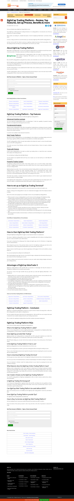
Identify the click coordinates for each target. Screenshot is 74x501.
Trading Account (19, 15)
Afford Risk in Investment (12, 486)
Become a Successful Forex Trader (29, 446)
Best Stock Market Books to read (12, 489)
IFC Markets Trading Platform (28, 227)
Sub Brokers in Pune (23, 483)
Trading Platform (29, 15)
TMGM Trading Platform (43, 103)
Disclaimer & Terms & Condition (32, 497)
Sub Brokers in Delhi (23, 479)
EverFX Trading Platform (28, 101)
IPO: (54, 96)
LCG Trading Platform (28, 300)
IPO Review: (55, 86)
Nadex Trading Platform (43, 300)
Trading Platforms (14, 12)
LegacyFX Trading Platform (28, 303)
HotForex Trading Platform (28, 225)
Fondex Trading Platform (43, 227)
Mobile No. (56, 113)
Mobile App (10, 15)
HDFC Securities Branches (45, 487)
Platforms (40, 9)
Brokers (14, 9)
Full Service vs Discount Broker (12, 478)
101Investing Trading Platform (43, 106)
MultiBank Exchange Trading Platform (43, 298)
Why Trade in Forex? (29, 437)
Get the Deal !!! (56, 56)
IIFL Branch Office (45, 479)
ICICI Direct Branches (46, 484)
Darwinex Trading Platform (14, 101)
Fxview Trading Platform (28, 220)
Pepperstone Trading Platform (13, 296)
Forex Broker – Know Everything (29, 435)
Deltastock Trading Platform (14, 103)
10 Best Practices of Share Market (11, 484)
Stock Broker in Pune (34, 484)
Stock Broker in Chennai (35, 486)
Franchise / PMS (21, 9)
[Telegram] (46, 26)
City (55, 117)
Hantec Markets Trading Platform (28, 222)
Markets (9, 9)
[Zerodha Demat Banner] (47, 5)
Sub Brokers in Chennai (23, 485)
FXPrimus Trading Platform (14, 227)
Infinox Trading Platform (28, 106)
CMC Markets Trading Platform (13, 220)
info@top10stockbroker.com (58, 468)
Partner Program (46, 15)
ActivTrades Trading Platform (28, 296)
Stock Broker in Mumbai (35, 477)
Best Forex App (29, 448)
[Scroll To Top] (72, 496)
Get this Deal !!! (56, 43)
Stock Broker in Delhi (34, 479)
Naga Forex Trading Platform (43, 109)
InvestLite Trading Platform (14, 303)
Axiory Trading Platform (28, 103)
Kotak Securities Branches (45, 482)
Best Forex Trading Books (29, 452)
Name (55, 109)
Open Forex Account (44, 499)
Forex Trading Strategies (29, 442)
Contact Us (59, 497)
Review (48, 16)
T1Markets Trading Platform (43, 101)
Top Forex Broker (29, 450)
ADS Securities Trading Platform (43, 296)
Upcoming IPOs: (56, 92)
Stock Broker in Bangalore (33, 482)
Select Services (57, 121)
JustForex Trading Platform (28, 298)
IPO (44, 9)
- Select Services (11, 89)
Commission (38, 15)
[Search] (66, 17)
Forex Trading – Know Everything (29, 433)
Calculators (28, 9)
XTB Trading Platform (43, 222)
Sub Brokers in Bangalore (23, 481)
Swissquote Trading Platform (14, 300)
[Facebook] (50, 26)
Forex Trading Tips (29, 444)
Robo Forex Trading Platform (14, 298)
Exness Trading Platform (13, 222)
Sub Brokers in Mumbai (23, 477)
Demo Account (11, 16)
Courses (49, 9)
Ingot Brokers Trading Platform (28, 109)
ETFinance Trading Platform (14, 109)
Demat (34, 9)
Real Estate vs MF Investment (11, 481)
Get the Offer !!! (56, 33)
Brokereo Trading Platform (43, 225)
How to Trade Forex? (29, 439)
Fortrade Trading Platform (14, 225)
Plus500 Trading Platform (43, 220)
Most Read (55, 9)
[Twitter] (48, 26)
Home (8, 12)
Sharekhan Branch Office (46, 477)
